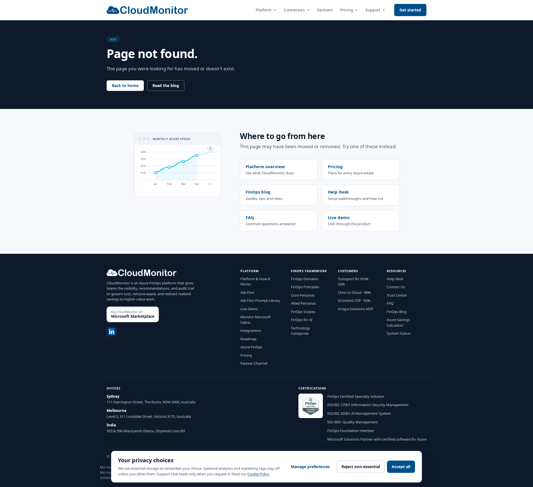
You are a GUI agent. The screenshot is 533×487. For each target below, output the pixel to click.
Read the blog (165, 85)
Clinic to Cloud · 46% (354, 292)
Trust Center (397, 295)
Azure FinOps (251, 346)
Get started (410, 10)
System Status (398, 333)
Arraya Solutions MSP (355, 308)
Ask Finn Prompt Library (260, 300)
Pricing (346, 10)
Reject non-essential (360, 466)
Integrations (250, 330)
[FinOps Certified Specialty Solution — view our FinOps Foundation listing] (310, 406)
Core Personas (303, 295)
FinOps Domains (304, 278)
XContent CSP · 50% (354, 300)
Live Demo (249, 308)
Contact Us (396, 286)
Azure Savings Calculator (398, 322)
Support (372, 10)
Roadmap (248, 338)
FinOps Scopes (303, 311)
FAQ (390, 303)
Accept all (401, 466)
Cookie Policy (258, 473)
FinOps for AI (301, 319)
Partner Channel (253, 363)
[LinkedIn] (112, 332)
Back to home (125, 85)
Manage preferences (310, 466)
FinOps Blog (397, 311)
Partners (325, 10)
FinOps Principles (305, 286)
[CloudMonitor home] (147, 10)
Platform (263, 10)
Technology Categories (300, 331)
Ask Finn (247, 292)
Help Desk (395, 278)
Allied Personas (303, 303)
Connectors (294, 10)
